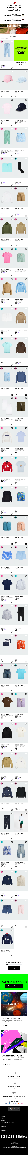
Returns (3, 1116)
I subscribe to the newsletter (14, 985)
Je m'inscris (6, 1025)
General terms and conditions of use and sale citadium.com (14, 1147)
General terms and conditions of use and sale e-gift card (14, 1148)
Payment (3, 1120)
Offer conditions (14, 1150)
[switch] (18, 1109)
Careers (14, 1142)
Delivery (3, 1118)
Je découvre (6, 1064)
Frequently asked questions (7, 1122)
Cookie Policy (14, 1144)
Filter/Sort (13, 36)
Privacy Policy (14, 1146)
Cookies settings (14, 1143)
